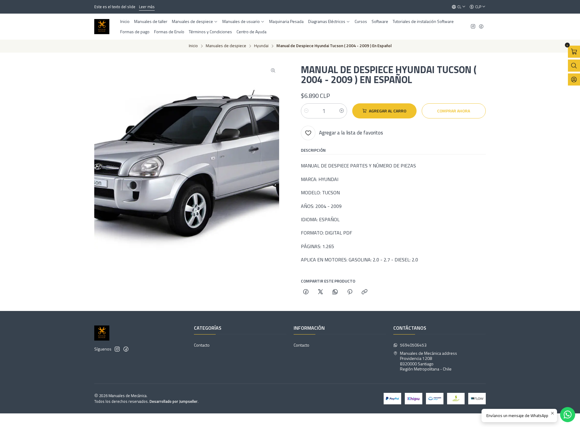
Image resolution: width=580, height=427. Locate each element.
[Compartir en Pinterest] (350, 292)
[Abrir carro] (574, 52)
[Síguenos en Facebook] (481, 26)
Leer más (126, 7)
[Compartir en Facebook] (306, 292)
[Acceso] (574, 79)
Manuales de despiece (226, 46)
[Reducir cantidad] (306, 111)
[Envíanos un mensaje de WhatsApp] (567, 414)
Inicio (193, 46)
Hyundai (261, 46)
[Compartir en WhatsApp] (335, 292)
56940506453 (413, 345)
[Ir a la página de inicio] (101, 26)
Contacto (202, 345)
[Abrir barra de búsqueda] (574, 66)
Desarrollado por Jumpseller (174, 401)
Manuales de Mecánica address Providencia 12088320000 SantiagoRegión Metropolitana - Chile (428, 361)
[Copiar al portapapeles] (364, 292)
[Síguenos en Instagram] (473, 26)
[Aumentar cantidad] (342, 111)
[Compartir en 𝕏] (320, 292)
